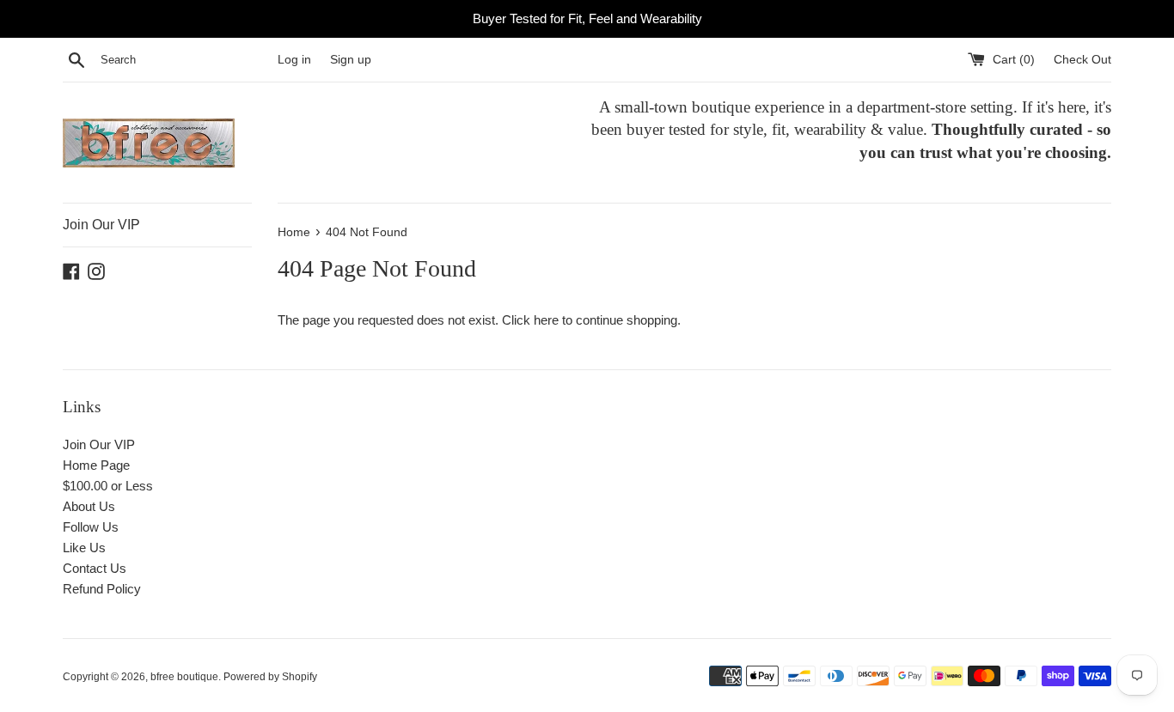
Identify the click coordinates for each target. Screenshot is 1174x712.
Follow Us (91, 527)
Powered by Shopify (270, 677)
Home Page (96, 465)
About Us (89, 506)
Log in (294, 59)
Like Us (84, 547)
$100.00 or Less (108, 485)
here (546, 320)
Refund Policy (102, 588)
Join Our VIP (101, 224)
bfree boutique (184, 677)
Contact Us (94, 568)
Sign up (350, 59)
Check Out (1082, 59)
